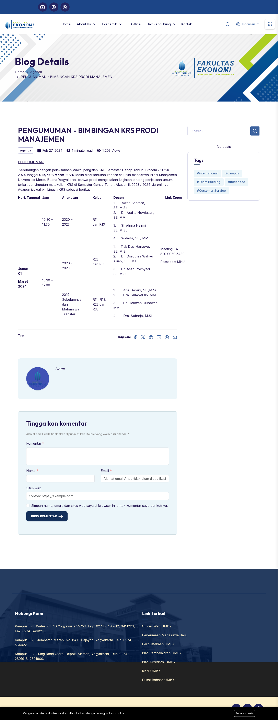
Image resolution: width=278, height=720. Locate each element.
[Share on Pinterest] (151, 336)
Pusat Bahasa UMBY (158, 680)
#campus (232, 173)
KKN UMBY (151, 671)
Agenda (36, 72)
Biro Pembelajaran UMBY (162, 653)
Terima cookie (244, 713)
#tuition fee (236, 182)
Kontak (186, 24)
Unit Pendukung (159, 24)
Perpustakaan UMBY (158, 644)
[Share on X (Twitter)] (143, 336)
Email (105, 471)
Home (66, 24)
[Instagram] (53, 7)
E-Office (134, 24)
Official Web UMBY (157, 626)
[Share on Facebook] (135, 336)
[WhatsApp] (65, 7)
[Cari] (228, 24)
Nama (31, 471)
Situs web (33, 488)
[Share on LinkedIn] (159, 336)
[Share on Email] (174, 336)
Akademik (109, 24)
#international (207, 173)
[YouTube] (42, 7)
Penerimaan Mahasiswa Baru (164, 635)
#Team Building (208, 182)
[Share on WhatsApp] (166, 336)
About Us (84, 24)
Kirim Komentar (44, 516)
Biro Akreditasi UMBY (159, 662)
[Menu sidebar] (270, 24)
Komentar (34, 443)
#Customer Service (211, 190)
